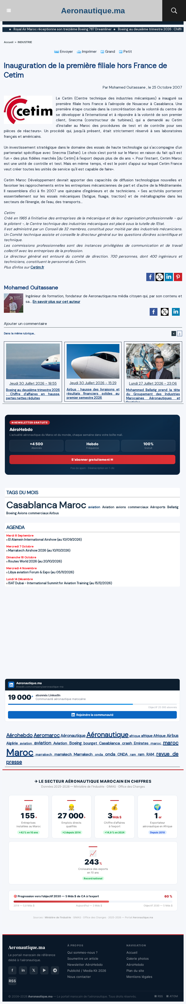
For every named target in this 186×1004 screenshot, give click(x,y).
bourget (90, 743)
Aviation (108, 507)
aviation (94, 507)
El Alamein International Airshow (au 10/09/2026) (45, 539)
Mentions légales (139, 977)
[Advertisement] (92, 633)
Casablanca (31, 505)
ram (133, 754)
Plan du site (135, 971)
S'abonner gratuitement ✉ (92, 459)
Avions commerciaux (32, 513)
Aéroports (157, 507)
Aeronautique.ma (93, 10)
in (23, 970)
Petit (127, 51)
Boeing (11, 513)
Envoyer (66, 51)
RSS (12, 981)
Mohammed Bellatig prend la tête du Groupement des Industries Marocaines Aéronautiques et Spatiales (153, 394)
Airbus (54, 513)
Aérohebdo (19, 735)
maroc (156, 743)
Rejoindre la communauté (94, 715)
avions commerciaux (132, 507)
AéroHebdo (135, 964)
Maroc (72, 505)
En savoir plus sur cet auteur (56, 301)
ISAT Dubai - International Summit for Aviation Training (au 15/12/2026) (60, 583)
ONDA (122, 754)
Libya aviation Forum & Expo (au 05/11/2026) (41, 572)
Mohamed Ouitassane (127, 87)
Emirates (141, 743)
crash (127, 743)
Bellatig (172, 507)
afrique (134, 736)
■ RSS (158, 996)
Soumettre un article (82, 958)
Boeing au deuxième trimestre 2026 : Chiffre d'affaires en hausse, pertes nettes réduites (33, 394)
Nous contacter (79, 977)
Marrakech (83, 754)
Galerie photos (137, 958)
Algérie (12, 743)
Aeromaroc (47, 735)
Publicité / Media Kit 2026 (86, 971)
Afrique (159, 735)
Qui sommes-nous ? (82, 952)
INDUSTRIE (25, 42)
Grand (109, 51)
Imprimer (89, 51)
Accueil (8, 42)
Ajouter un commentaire (25, 323)
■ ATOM (172, 996)
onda (99, 754)
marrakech (44, 754)
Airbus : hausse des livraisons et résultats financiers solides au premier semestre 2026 (93, 393)
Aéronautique (73, 735)
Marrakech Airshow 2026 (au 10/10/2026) (39, 550)
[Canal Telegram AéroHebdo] (55, 970)
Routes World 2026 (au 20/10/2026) (35, 561)
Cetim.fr (37, 267)
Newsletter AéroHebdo (85, 964)
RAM (150, 754)
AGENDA (15, 527)
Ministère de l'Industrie (58, 917)
